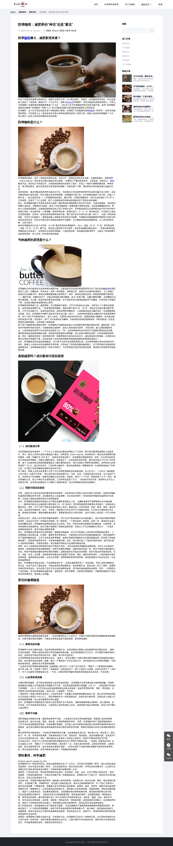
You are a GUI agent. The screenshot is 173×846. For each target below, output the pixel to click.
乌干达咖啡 (130, 4)
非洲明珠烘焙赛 (111, 4)
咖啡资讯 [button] (145, 4)
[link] (13, 12)
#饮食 (73, 30)
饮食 (107, 288)
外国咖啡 (126, 60)
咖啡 (27, 38)
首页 (96, 4)
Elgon (13, 12)
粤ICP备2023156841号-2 (97, 842)
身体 (112, 180)
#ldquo (55, 30)
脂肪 (91, 110)
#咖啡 (48, 30)
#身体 (67, 30)
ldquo (69, 102)
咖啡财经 (126, 56)
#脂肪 (61, 30)
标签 (160, 4)
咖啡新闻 (22, 12)
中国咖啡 (126, 47)
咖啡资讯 (32, 12)
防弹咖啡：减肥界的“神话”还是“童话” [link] (54, 12)
